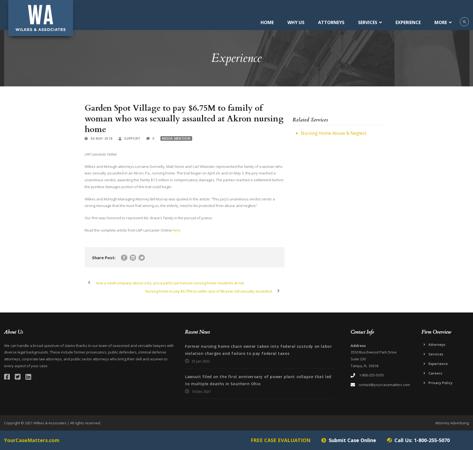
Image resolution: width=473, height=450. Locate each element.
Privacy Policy (440, 382)
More (440, 22)
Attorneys (331, 22)
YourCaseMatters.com (31, 440)
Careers (435, 373)
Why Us (295, 22)
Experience (408, 22)
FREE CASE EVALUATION (280, 440)
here (176, 230)
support (132, 138)
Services (367, 22)
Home (267, 22)
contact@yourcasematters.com (384, 384)
